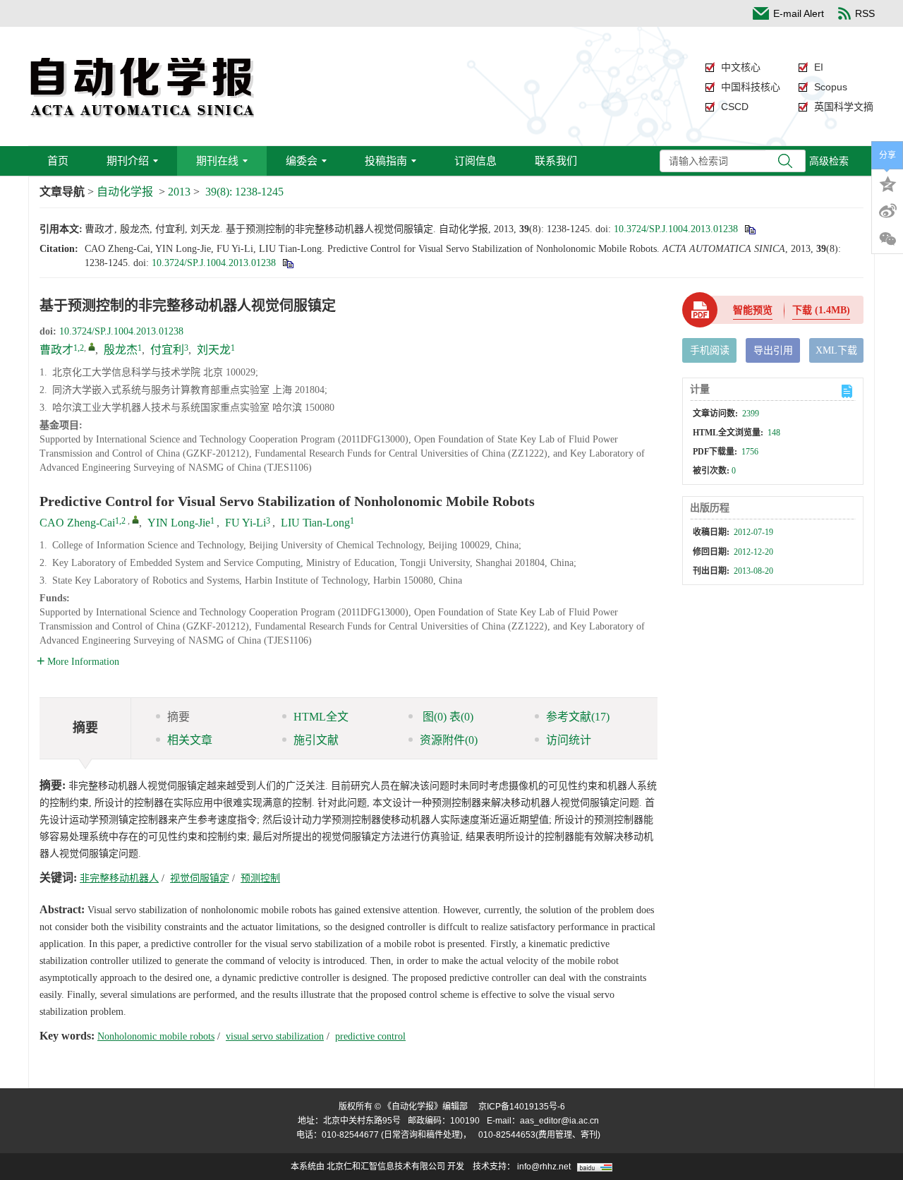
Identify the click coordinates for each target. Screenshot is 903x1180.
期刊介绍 (128, 161)
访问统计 (568, 740)
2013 (179, 192)
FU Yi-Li (245, 523)
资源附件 (449, 740)
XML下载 (836, 350)
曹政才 (56, 350)
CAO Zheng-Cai (77, 523)
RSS (865, 13)
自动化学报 (125, 192)
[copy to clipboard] (287, 263)
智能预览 (752, 310)
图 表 (446, 717)
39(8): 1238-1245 (244, 192)
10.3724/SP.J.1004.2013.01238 (676, 229)
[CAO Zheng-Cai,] (135, 519)
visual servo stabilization (275, 1036)
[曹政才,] (91, 346)
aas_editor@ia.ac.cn (559, 1121)
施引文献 (316, 740)
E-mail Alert (798, 13)
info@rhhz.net (544, 1167)
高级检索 (829, 161)
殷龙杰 (121, 350)
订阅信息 (475, 161)
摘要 (178, 717)
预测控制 (260, 878)
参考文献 (578, 717)
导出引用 (773, 350)
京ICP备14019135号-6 (521, 1107)
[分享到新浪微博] (887, 211)
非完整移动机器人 (119, 878)
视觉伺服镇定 (199, 878)
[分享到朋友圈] (887, 239)
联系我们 (556, 161)
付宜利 (167, 350)
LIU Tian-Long (315, 523)
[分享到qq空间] (887, 182)
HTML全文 (321, 717)
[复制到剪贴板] (749, 229)
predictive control (370, 1036)
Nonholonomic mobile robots (155, 1036)
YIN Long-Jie (178, 523)
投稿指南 (386, 161)
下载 (821, 310)
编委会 (301, 161)
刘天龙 (214, 350)
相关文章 (189, 740)
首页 (57, 161)
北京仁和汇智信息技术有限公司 (386, 1167)
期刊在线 (217, 161)
